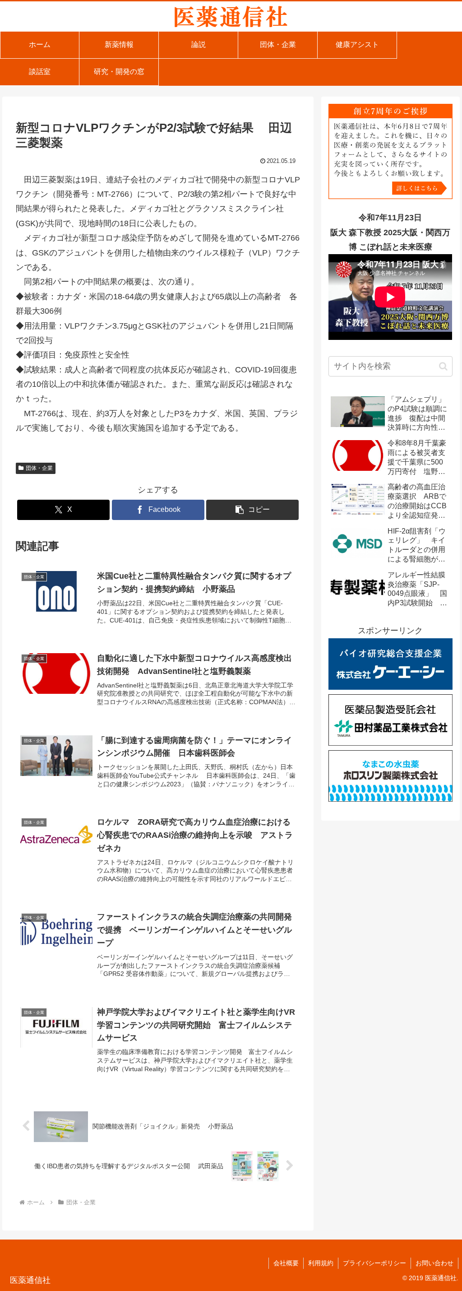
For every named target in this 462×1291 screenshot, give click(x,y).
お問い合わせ (434, 1263)
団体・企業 (39, 468)
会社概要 (286, 1263)
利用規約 (320, 1263)
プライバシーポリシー (374, 1263)
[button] (252, 510)
